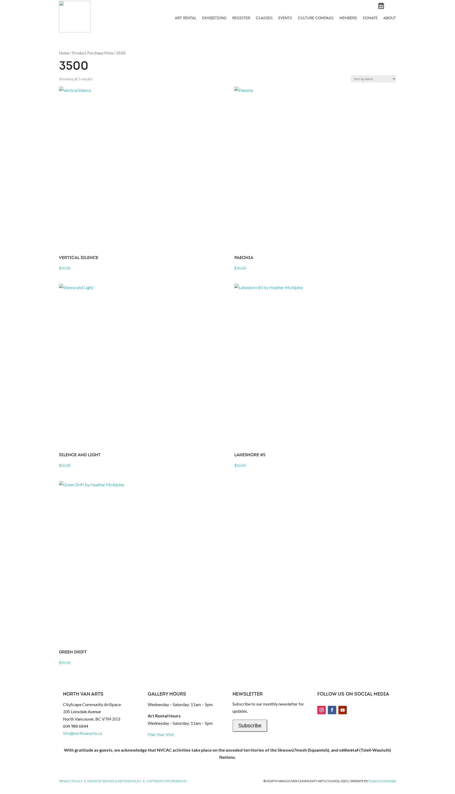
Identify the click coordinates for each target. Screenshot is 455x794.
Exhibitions (214, 18)
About (389, 18)
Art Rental (185, 18)
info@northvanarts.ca (82, 733)
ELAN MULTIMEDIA (382, 781)
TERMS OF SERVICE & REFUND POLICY (114, 781)
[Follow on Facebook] (332, 710)
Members (348, 18)
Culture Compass (316, 18)
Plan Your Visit (161, 734)
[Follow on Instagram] (321, 710)
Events (285, 18)
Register (241, 18)
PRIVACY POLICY (71, 781)
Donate (370, 18)
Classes (264, 18)
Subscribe (249, 725)
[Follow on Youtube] (342, 710)
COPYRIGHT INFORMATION (166, 781)
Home (64, 53)
